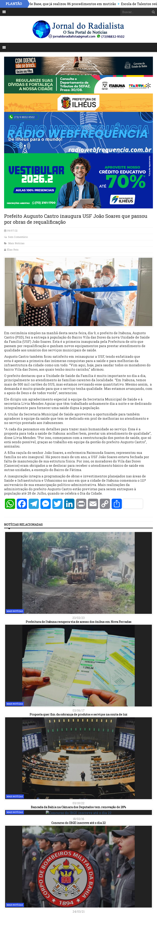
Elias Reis (13, 249)
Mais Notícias (16, 243)
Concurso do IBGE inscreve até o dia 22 (78, 823)
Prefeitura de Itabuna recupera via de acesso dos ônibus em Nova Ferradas (78, 622)
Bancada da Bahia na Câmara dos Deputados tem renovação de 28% (78, 807)
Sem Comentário (18, 236)
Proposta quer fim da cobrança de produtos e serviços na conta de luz (78, 714)
